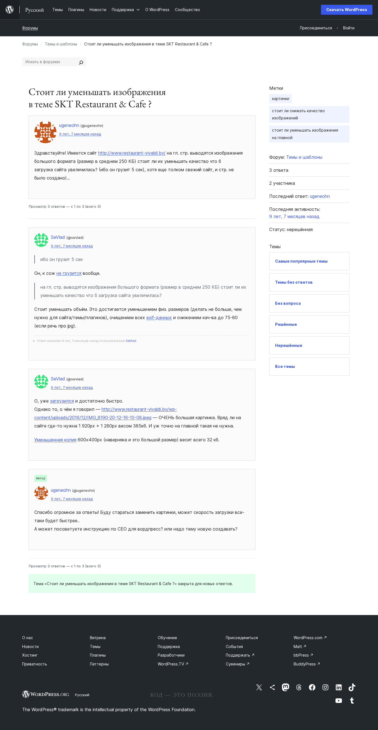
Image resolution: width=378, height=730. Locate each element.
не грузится (68, 273)
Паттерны (99, 664)
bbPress (304, 655)
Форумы (30, 27)
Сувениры (238, 664)
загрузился (62, 401)
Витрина (98, 637)
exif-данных (159, 317)
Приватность (34, 664)
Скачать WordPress (346, 9)
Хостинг (30, 655)
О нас (27, 637)
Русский (82, 695)
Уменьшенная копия (55, 439)
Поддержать (240, 655)
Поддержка (169, 646)
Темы (95, 646)
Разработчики (171, 655)
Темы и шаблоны (61, 44)
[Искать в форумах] (81, 61)
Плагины (98, 655)
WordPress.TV (173, 664)
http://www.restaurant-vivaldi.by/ (131, 153)
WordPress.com (310, 637)
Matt (300, 646)
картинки (280, 98)
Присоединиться (242, 637)
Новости (30, 646)
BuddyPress (307, 664)
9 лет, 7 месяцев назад (80, 134)
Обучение (167, 637)
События (234, 646)
